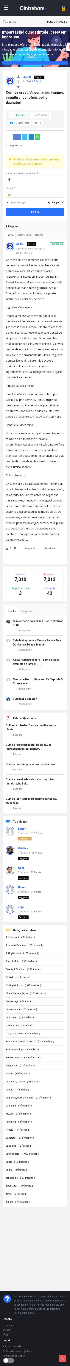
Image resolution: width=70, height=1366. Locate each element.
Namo (22, 887)
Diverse (19, 1025)
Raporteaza (16, 145)
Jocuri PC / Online (23, 1081)
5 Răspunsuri (25, 649)
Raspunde (30, 548)
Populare (12, 611)
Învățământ (20, 1065)
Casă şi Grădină (33, 81)
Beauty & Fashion (24, 969)
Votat (10, 234)
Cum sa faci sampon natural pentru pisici (31, 764)
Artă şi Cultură (22, 953)
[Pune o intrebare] (62, 1358)
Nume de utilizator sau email (22, 173)
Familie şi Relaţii (22, 1049)
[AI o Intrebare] (34, 8)
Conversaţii (20, 1001)
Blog (5, 1334)
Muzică (18, 1113)
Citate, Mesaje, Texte (26, 993)
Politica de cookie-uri (14, 1355)
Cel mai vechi (24, 234)
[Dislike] (18, 86)
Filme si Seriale (24, 1057)
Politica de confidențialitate (17, 1351)
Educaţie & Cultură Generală (30, 1041)
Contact (7, 1329)
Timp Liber (20, 1185)
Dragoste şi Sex (23, 1033)
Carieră (18, 977)
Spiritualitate (22, 1153)
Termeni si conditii (12, 1346)
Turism (18, 1202)
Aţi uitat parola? (56, 202)
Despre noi (9, 1325)
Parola (10, 188)
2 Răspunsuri (25, 704)
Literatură (19, 1105)
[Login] (63, 8)
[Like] (18, 75)
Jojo (21, 907)
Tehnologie (20, 1177)
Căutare (11, 21)
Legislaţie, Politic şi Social (28, 1097)
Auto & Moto (21, 961)
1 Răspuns (16, 734)
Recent (39, 234)
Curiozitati (20, 1017)
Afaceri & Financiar (24, 945)
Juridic (17, 1089)
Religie (18, 1129)
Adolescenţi (20, 937)
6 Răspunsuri (25, 630)
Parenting (19, 1121)
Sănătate (20, 1137)
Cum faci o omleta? (25, 698)
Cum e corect (21, 1009)
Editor (22, 828)
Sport (17, 1161)
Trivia (16, 1193)
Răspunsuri (27, 611)
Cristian (23, 848)
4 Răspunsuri (25, 688)
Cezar (22, 867)
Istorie (18, 1073)
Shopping (19, 1145)
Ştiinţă (17, 1169)
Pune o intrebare (57, 21)
